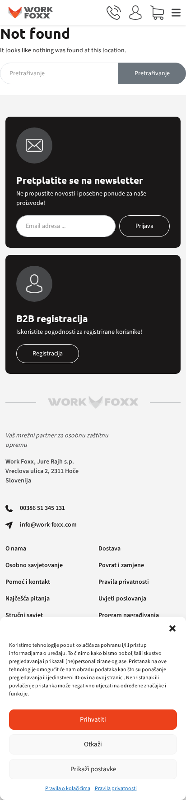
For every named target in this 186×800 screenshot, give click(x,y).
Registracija (48, 353)
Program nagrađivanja (128, 615)
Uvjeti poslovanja (122, 598)
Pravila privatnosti (116, 788)
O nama (15, 548)
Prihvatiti (93, 719)
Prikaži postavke (93, 769)
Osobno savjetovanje (34, 565)
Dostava (109, 548)
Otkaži (93, 744)
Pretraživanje (152, 73)
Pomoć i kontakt (27, 581)
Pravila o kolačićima (67, 788)
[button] (172, 627)
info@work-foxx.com (48, 524)
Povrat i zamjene (121, 565)
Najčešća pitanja (27, 598)
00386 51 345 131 (42, 508)
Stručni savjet (24, 615)
